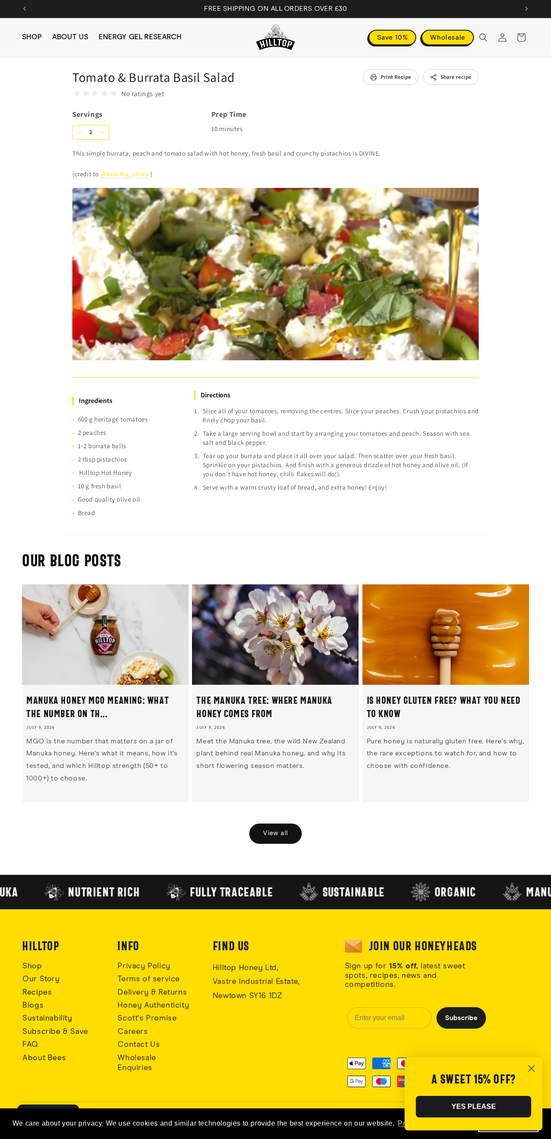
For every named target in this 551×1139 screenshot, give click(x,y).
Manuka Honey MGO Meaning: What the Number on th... (97, 707)
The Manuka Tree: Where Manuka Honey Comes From (264, 707)
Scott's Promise (148, 1018)
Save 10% (392, 37)
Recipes (37, 992)
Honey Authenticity (153, 1005)
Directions (215, 394)
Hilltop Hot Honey (105, 472)
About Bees (44, 1058)
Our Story (40, 979)
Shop (32, 966)
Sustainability (47, 1018)
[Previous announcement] (24, 8)
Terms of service (149, 979)
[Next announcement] (526, 8)
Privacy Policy (144, 966)
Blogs (32, 1005)
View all (275, 833)
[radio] (76, 94)
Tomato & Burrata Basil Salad (153, 77)
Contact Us (139, 1045)
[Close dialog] (531, 1068)
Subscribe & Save (55, 1032)
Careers (133, 1032)
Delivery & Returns (152, 992)
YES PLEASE (474, 1106)
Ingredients (95, 400)
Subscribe (461, 1017)
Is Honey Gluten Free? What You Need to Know (443, 707)
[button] (483, 37)
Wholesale (447, 37)
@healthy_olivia (125, 174)
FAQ (30, 1045)
